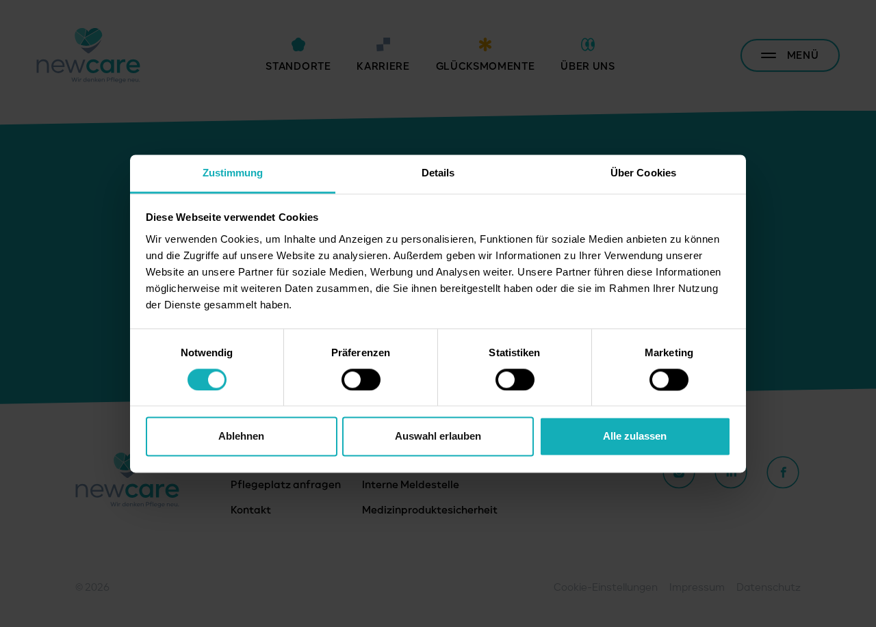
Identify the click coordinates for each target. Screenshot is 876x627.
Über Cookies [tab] (643, 172)
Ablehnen (241, 436)
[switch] (361, 379)
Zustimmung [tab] (233, 172)
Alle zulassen (635, 436)
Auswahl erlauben (438, 436)
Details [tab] (438, 172)
